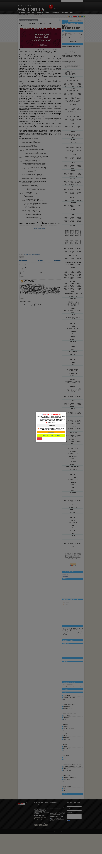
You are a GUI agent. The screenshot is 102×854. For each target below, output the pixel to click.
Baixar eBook (51, 432)
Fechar (39, 438)
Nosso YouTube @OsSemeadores (51, 435)
